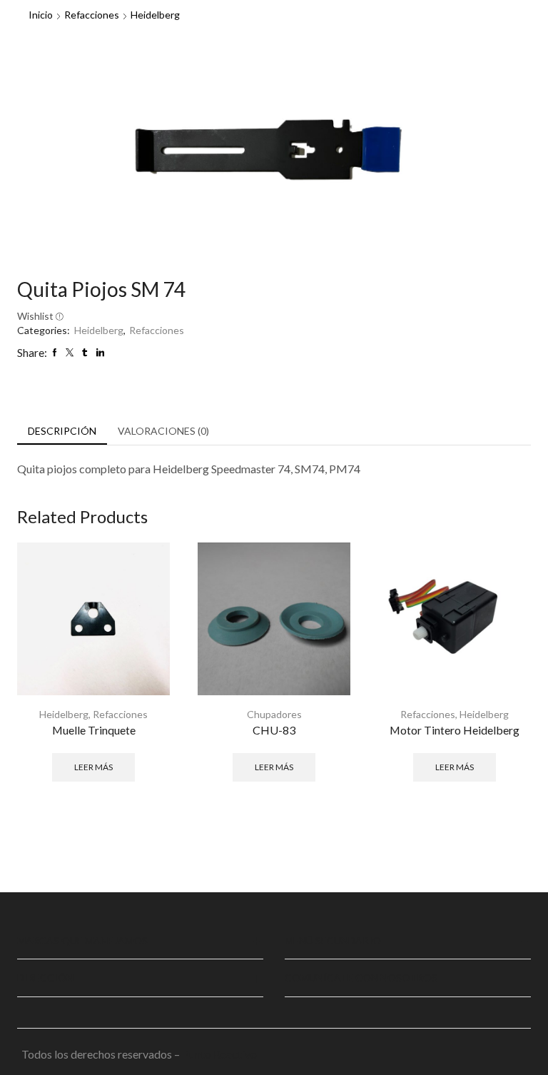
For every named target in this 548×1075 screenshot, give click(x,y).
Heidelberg (155, 15)
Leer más (93, 767)
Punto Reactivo (220, 1054)
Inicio (41, 15)
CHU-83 (274, 730)
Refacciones (91, 15)
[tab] (62, 431)
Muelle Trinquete (94, 730)
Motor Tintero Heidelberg (454, 730)
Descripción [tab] (62, 431)
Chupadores (274, 714)
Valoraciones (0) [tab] (163, 431)
